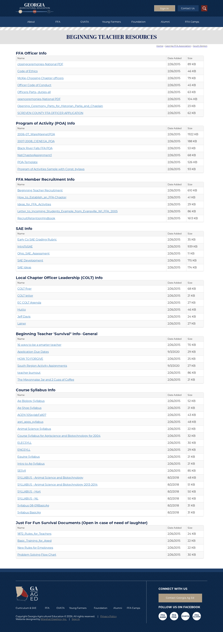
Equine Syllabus (28, 456)
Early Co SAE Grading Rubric (37, 239)
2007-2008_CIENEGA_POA (36, 141)
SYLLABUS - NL (27, 498)
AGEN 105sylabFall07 (31, 415)
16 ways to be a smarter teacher (39, 345)
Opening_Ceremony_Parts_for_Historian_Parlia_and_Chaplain (60, 106)
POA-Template (27, 162)
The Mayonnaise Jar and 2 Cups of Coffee (45, 379)
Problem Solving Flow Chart (36, 554)
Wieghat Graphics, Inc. (54, 619)
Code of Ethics (27, 71)
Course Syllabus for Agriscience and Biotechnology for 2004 (59, 435)
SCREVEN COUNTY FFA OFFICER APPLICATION (50, 113)
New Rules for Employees (35, 547)
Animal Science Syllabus (34, 429)
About (31, 21)
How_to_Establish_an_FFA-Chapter (41, 197)
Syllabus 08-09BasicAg (33, 505)
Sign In (76, 619)
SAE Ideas (24, 267)
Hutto (21, 309)
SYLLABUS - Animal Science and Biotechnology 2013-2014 (57, 484)
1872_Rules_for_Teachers (34, 533)
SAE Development (30, 260)
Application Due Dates (33, 351)
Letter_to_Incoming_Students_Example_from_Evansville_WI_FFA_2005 (67, 211)
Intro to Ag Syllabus (31, 463)
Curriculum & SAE (26, 608)
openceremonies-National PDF (39, 99)
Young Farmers (111, 21)
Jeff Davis (23, 316)
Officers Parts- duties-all (34, 92)
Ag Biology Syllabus (31, 401)
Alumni (165, 21)
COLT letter (25, 295)
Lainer (21, 323)
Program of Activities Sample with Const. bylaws (50, 169)
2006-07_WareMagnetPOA (36, 134)
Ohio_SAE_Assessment (33, 253)
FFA (57, 21)
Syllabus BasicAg (29, 512)
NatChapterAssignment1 (34, 155)
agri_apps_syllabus (30, 422)
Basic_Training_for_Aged (34, 540)
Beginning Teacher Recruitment (40, 190)
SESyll (21, 470)
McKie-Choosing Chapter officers (40, 78)
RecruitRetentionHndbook (36, 218)
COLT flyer (24, 288)
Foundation (138, 21)
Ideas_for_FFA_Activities (34, 204)
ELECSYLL (24, 442)
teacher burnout (29, 372)
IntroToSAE (25, 246)
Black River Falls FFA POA (34, 148)
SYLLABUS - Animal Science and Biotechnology (50, 477)
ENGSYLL (23, 449)
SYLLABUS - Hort (29, 491)
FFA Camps (192, 21)
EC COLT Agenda (29, 302)
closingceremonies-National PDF (40, 64)
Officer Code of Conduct (34, 85)
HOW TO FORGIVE (30, 358)
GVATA (84, 21)
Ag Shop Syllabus (29, 408)
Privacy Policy (108, 616)
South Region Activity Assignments (42, 365)
